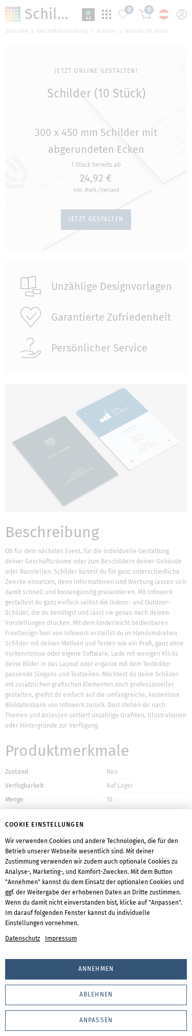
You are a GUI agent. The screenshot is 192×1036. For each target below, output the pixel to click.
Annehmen (96, 968)
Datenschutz (22, 938)
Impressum (61, 938)
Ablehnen (96, 994)
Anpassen (96, 1020)
